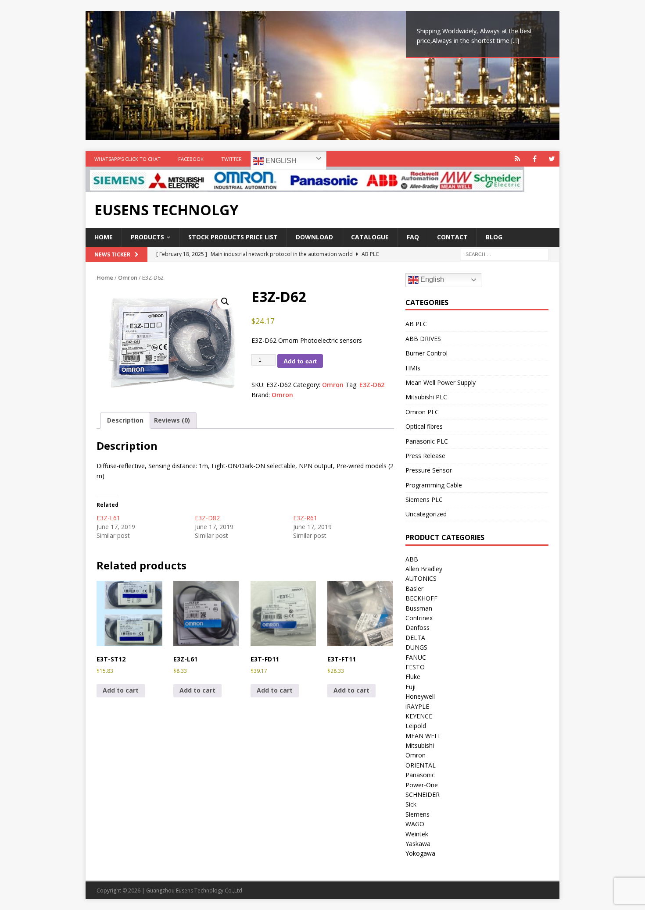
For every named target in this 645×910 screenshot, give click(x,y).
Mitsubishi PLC (426, 397)
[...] (515, 40)
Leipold (415, 726)
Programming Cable (433, 485)
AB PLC (416, 324)
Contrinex (419, 618)
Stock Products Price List (233, 237)
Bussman (418, 608)
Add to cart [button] (121, 690)
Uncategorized (426, 514)
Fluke (412, 676)
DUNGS (416, 647)
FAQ (413, 237)
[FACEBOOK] (534, 159)
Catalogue (370, 237)
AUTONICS (421, 578)
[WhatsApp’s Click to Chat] (517, 159)
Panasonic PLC (426, 441)
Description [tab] (125, 420)
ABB (411, 559)
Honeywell (420, 696)
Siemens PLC (424, 499)
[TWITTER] (551, 159)
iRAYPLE (417, 706)
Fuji (410, 686)
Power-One (421, 785)
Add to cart (300, 361)
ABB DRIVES (423, 338)
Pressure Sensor (428, 470)
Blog (494, 237)
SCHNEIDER (422, 794)
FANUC (415, 657)
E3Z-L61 (108, 518)
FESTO (415, 667)
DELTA (415, 637)
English (280, 160)
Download (314, 237)
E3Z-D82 (207, 518)
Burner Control (426, 353)
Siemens (417, 814)
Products (147, 237)
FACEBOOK (191, 159)
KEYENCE (418, 716)
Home (103, 237)
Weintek (416, 834)
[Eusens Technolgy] (305, 187)
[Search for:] (504, 253)
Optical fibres (424, 426)
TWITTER (231, 159)
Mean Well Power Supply (440, 382)
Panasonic (420, 775)
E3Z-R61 (305, 518)
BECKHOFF (421, 598)
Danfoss (417, 627)
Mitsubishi (419, 745)
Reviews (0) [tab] (172, 420)
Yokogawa (420, 853)
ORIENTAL (420, 765)
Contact (452, 237)
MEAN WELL (423, 736)
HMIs (412, 368)
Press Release (425, 455)
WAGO (414, 824)
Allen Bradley (423, 569)
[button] (225, 301)
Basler (414, 588)
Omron (127, 277)
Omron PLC (422, 412)
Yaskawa (417, 843)
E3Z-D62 (371, 384)
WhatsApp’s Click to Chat (127, 159)
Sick (410, 804)
